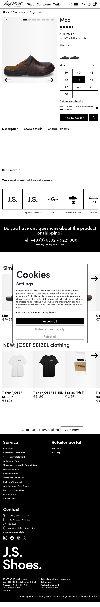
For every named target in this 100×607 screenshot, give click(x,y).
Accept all (50, 321)
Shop (15, 12)
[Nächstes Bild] (51, 80)
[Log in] (89, 4)
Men (23, 12)
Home (6, 12)
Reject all (50, 336)
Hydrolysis (8, 448)
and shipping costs (77, 38)
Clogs (32, 12)
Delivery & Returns (11, 469)
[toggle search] (70, 4)
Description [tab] (10, 128)
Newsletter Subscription (14, 452)
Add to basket (74, 118)
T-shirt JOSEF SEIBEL (48, 392)
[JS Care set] (97, 108)
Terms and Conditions (13, 477)
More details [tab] (33, 128)
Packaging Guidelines (13, 490)
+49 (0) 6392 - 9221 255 (19, 519)
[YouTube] (18, 538)
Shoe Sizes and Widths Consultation (20, 465)
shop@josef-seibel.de (13, 532)
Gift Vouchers (9, 498)
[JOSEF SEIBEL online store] (13, 4)
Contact (12, 523)
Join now (72, 429)
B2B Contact (57, 448)
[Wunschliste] (83, 4)
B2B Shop (56, 452)
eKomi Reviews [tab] (58, 128)
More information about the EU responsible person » (27, 180)
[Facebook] (12, 538)
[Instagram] (5, 538)
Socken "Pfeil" (74, 392)
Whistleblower (9, 494)
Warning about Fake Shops (16, 486)
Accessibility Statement (14, 456)
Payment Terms (10, 473)
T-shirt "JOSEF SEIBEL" (12, 394)
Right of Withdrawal (12, 481)
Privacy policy (26, 596)
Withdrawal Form (11, 461)
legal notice (50, 312)
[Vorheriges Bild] (8, 80)
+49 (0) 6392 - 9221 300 (54, 240)
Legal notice (52, 596)
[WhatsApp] (24, 538)
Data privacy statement (29, 312)
